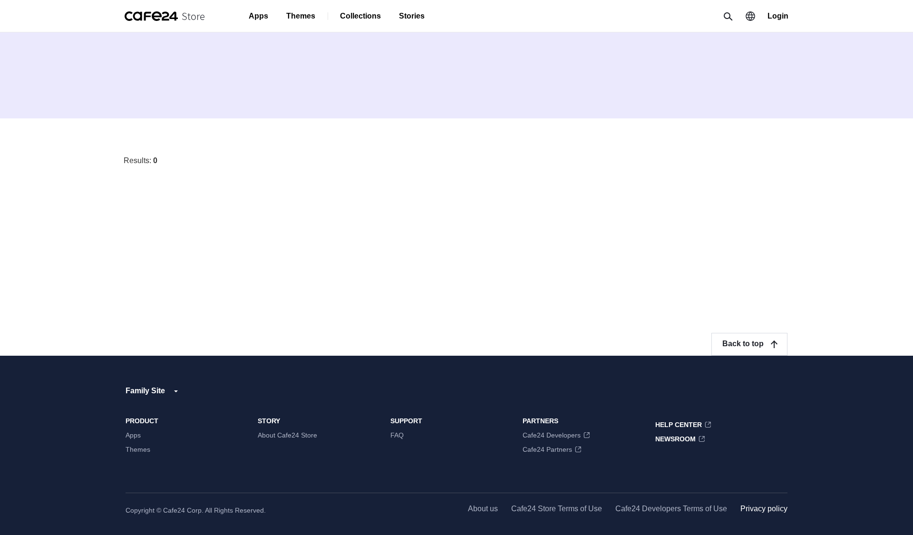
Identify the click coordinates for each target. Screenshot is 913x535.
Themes (300, 16)
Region (750, 16)
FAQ (397, 435)
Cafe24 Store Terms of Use (556, 509)
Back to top (743, 344)
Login (777, 16)
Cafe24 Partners (547, 449)
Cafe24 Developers (552, 435)
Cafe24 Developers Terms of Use (671, 509)
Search (727, 16)
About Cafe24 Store (287, 435)
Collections (360, 16)
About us (483, 509)
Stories (412, 16)
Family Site (145, 391)
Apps (258, 16)
